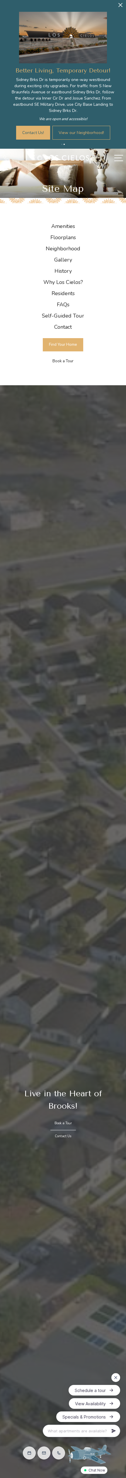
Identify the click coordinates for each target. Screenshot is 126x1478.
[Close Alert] (120, 6)
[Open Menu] (118, 158)
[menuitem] (63, 226)
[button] (61, 144)
